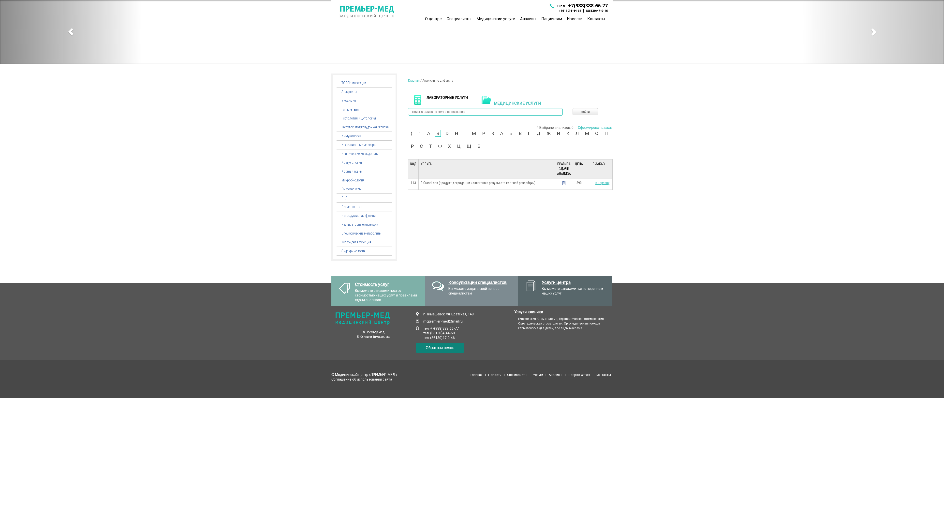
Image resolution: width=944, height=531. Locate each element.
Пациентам (551, 18)
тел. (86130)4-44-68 (439, 333)
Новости (574, 18)
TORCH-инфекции (353, 83)
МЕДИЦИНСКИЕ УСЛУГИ (517, 103)
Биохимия (348, 101)
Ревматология (351, 207)
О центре (433, 18)
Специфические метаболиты (361, 233)
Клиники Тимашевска (375, 337)
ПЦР (344, 198)
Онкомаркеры (351, 189)
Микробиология (353, 180)
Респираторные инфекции (359, 224)
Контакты (596, 18)
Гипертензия (350, 109)
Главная (414, 80)
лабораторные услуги (447, 98)
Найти (585, 112)
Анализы (528, 18)
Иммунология (351, 136)
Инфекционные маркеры (358, 145)
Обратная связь (440, 347)
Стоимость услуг (372, 284)
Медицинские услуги (495, 18)
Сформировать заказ (595, 128)
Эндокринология (353, 251)
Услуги (538, 375)
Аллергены (349, 92)
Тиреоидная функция (356, 242)
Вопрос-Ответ (579, 375)
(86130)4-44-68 (570, 11)
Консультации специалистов (477, 282)
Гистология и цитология (358, 118)
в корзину (602, 183)
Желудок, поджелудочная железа (365, 127)
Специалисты (459, 18)
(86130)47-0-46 (597, 11)
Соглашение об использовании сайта (361, 379)
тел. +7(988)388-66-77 (581, 5)
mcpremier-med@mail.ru (443, 321)
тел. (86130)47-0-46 (439, 338)
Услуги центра (556, 282)
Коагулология (351, 162)
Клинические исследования (360, 154)
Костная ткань (351, 171)
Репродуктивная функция (359, 216)
